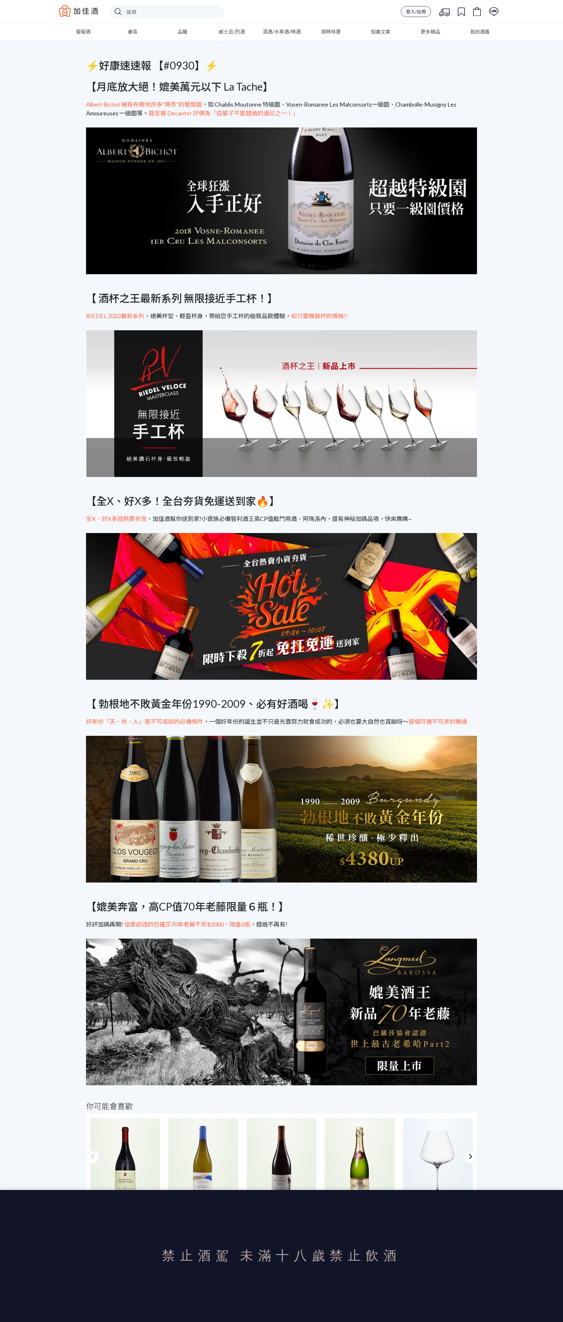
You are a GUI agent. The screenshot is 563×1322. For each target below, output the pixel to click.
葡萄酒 (83, 32)
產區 (132, 32)
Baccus (78, 10)
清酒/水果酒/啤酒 (282, 32)
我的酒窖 (480, 32)
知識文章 (380, 32)
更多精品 (430, 32)
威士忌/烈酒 (232, 32)
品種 (182, 32)
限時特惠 (331, 32)
